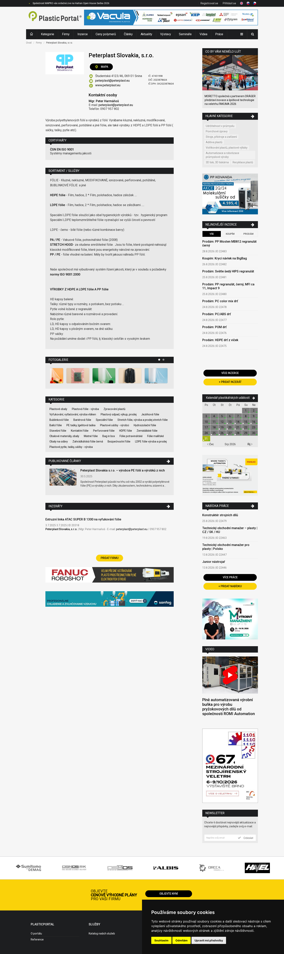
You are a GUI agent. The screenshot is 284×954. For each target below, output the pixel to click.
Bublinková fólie (59, 419)
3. (206, 416)
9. (254, 416)
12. (222, 421)
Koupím (230, 234)
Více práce (230, 577)
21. (238, 427)
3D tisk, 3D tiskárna (217, 162)
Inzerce (82, 34)
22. (246, 427)
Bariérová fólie (82, 419)
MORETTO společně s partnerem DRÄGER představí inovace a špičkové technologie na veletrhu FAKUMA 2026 (230, 100)
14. (238, 421)
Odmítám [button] (181, 940)
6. (230, 416)
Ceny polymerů (106, 34)
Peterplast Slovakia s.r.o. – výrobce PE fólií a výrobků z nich (122, 470)
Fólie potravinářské (131, 436)
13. (230, 421)
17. (206, 427)
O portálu (36, 933)
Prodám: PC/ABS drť (216, 314)
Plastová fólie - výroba (85, 409)
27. (230, 433)
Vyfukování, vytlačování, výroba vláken (72, 414)
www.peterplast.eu (107, 85)
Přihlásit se (229, 3)
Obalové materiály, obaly (64, 436)
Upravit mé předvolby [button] (209, 940)
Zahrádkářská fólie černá (87, 441)
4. (214, 416)
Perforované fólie (104, 430)
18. (214, 427)
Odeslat (248, 837)
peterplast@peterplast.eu (112, 80)
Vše (212, 234)
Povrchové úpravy (217, 131)
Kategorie (47, 34)
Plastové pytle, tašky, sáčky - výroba (71, 446)
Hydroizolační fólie (145, 425)
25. (214, 433)
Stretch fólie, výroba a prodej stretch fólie (142, 419)
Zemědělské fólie (147, 430)
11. (214, 421)
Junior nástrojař (213, 562)
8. (246, 416)
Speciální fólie (104, 419)
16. (254, 421)
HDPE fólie (125, 430)
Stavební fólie (57, 430)
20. (230, 427)
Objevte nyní (168, 893)
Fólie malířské (155, 436)
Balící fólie (55, 425)
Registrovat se (209, 3)
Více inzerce (230, 373)
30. (254, 433)
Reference (37, 939)
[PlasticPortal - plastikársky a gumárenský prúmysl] (55, 18)
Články (128, 34)
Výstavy (165, 34)
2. (254, 410)
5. (222, 416)
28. (238, 433)
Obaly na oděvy (58, 441)
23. (254, 427)
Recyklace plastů (243, 162)
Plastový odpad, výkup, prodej (119, 414)
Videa (203, 34)
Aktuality (146, 34)
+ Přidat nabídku (230, 586)
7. (238, 416)
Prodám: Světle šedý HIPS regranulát (228, 271)
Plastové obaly (58, 409)
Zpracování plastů (114, 409)
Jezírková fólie (150, 414)
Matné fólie (91, 436)
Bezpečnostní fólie (119, 441)
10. (206, 421)
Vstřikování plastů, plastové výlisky (226, 147)
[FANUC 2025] (109, 576)
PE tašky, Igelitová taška (80, 425)
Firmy (66, 34)
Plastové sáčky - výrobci (114, 425)
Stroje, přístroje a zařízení (221, 136)
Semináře (185, 34)
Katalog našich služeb (102, 933)
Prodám (248, 234)
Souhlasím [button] (161, 940)
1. (246, 410)
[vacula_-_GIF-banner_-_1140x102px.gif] (171, 18)
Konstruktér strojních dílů (220, 515)
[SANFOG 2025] (109, 599)
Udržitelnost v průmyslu (220, 125)
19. (222, 427)
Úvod (28, 42)
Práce (219, 34)
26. (222, 433)
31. (206, 438)
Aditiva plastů (214, 142)
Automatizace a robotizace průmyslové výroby (222, 154)
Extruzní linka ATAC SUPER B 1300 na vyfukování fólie (83, 519)
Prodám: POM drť (214, 327)
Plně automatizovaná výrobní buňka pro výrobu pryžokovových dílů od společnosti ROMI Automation (228, 706)
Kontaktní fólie (79, 430)
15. (246, 421)
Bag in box (108, 436)
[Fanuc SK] (230, 476)
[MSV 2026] (230, 766)
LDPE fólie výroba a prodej (151, 441)
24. (206, 433)
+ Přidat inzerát (230, 381)
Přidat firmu (109, 558)
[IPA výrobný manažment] (230, 620)
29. (246, 433)
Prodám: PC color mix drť (220, 301)
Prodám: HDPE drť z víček (220, 340)
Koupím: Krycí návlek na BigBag (224, 258)
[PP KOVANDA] (230, 195)
